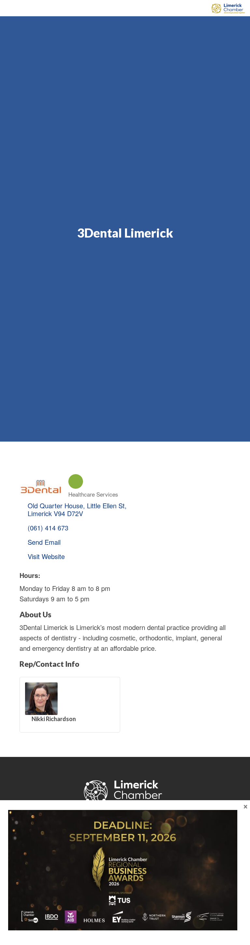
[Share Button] (75, 481)
